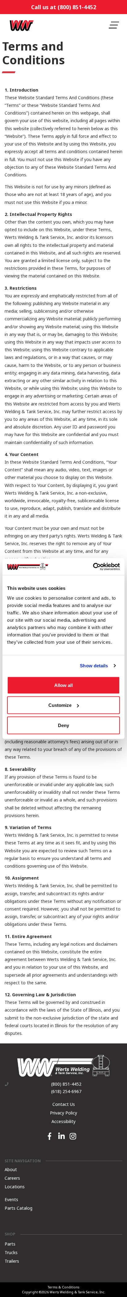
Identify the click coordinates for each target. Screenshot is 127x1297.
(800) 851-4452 (66, 1084)
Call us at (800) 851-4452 (63, 7)
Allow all (63, 685)
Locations (15, 1187)
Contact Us (63, 1104)
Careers (12, 1178)
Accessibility (63, 1121)
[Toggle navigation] (113, 25)
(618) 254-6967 (66, 1091)
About (11, 1169)
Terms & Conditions (63, 1287)
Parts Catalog (18, 1208)
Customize (60, 705)
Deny (63, 725)
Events (11, 1199)
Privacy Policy (63, 1113)
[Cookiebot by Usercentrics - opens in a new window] (93, 567)
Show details (94, 665)
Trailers (12, 1261)
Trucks (11, 1252)
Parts (10, 1243)
